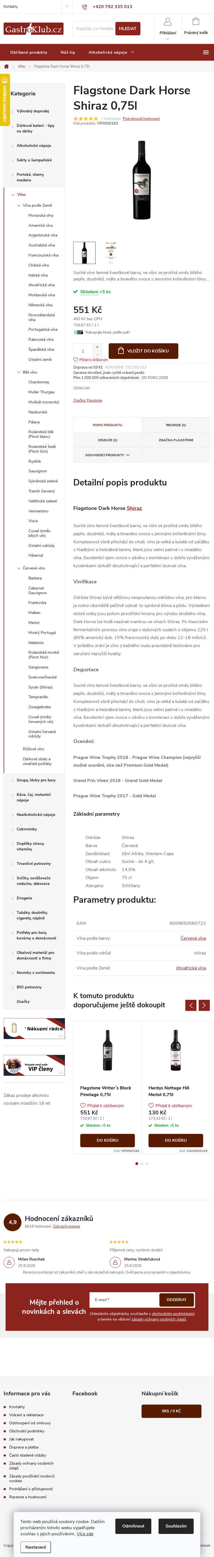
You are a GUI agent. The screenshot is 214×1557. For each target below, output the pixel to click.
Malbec (34, 612)
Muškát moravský (43, 402)
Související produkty (104, 455)
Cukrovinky (27, 829)
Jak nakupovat (21, 1439)
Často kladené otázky (27, 1455)
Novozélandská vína (41, 317)
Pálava (34, 422)
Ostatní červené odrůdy (42, 734)
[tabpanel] (108, 1087)
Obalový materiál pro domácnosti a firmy (35, 955)
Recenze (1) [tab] (176, 425)
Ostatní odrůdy (41, 545)
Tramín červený (41, 491)
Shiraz (134, 508)
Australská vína (41, 245)
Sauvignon (37, 471)
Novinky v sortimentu (36, 972)
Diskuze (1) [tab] (107, 440)
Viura (33, 521)
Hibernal (35, 555)
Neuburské (37, 412)
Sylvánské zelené (43, 481)
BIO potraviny (29, 987)
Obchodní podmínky (26, 1431)
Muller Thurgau (41, 392)
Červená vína (193, 938)
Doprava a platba (23, 1447)
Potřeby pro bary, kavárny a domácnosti (36, 935)
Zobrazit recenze (66, 1226)
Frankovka (37, 602)
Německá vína (40, 305)
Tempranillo (38, 697)
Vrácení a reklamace (26, 1415)
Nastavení (35, 1547)
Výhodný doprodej (33, 111)
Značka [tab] (176, 440)
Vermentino (38, 511)
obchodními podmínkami (173, 1313)
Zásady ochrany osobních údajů (31, 1466)
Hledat (128, 29)
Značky (23, 1001)
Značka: (87, 400)
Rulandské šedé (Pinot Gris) (42, 449)
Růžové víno (33, 749)
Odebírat (177, 1299)
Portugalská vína (42, 329)
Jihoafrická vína (41, 285)
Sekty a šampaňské (34, 160)
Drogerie (24, 898)
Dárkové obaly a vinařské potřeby (37, 761)
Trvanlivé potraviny (34, 863)
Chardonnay (38, 382)
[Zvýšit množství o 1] (97, 347)
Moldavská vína (41, 295)
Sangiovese (38, 667)
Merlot (34, 622)
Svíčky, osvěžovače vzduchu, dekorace (33, 880)
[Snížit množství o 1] (97, 355)
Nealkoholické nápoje (36, 814)
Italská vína (38, 275)
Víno (21, 194)
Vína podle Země (37, 205)
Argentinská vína (42, 235)
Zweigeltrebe (39, 707)
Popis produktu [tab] (107, 425)
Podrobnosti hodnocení (141, 119)
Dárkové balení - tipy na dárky (35, 128)
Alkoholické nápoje (34, 145)
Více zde (85, 1534)
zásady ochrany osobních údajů (159, 1319)
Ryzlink (34, 461)
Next (204, 1005)
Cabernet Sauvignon (37, 591)
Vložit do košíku (148, 351)
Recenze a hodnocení (27, 1497)
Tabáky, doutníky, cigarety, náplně (32, 915)
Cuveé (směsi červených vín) (40, 719)
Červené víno (34, 568)
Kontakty (11, 6)
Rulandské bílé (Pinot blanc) (41, 434)
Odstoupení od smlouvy (30, 1423)
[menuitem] (29, 52)
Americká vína (40, 225)
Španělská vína (41, 349)
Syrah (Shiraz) (40, 687)
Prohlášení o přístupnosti (31, 1489)
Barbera (35, 578)
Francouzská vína (43, 255)
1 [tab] (136, 1163)
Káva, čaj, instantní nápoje (34, 797)
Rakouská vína (41, 339)
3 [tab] (146, 1163)
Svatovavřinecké (42, 677)
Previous (190, 1005)
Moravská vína (40, 215)
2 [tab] (141, 1163)
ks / (171, 1411)
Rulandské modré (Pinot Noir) (43, 655)
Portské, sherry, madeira (30, 177)
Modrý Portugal (42, 632)
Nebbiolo (36, 642)
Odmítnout (133, 1526)
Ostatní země (40, 359)
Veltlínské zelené (42, 501)
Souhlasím (176, 1526)
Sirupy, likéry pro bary (36, 780)
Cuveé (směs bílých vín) (39, 533)
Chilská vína (38, 265)
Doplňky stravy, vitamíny (30, 846)
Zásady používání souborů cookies (32, 1479)
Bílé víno (30, 372)
